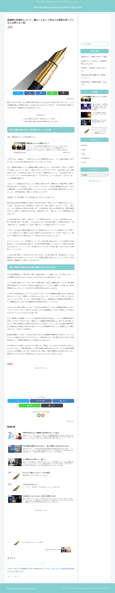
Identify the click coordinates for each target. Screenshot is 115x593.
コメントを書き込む (41, 563)
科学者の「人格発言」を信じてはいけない (94, 69)
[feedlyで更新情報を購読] (39, 415)
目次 (38, 115)
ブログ (10, 364)
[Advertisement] (41, 381)
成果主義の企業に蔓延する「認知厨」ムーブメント (94, 76)
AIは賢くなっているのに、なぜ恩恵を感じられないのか (94, 62)
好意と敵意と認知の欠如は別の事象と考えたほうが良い (41, 121)
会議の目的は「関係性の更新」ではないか (94, 83)
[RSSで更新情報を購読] (42, 415)
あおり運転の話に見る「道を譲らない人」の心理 (39, 118)
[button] (63, 93)
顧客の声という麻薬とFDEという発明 (94, 57)
